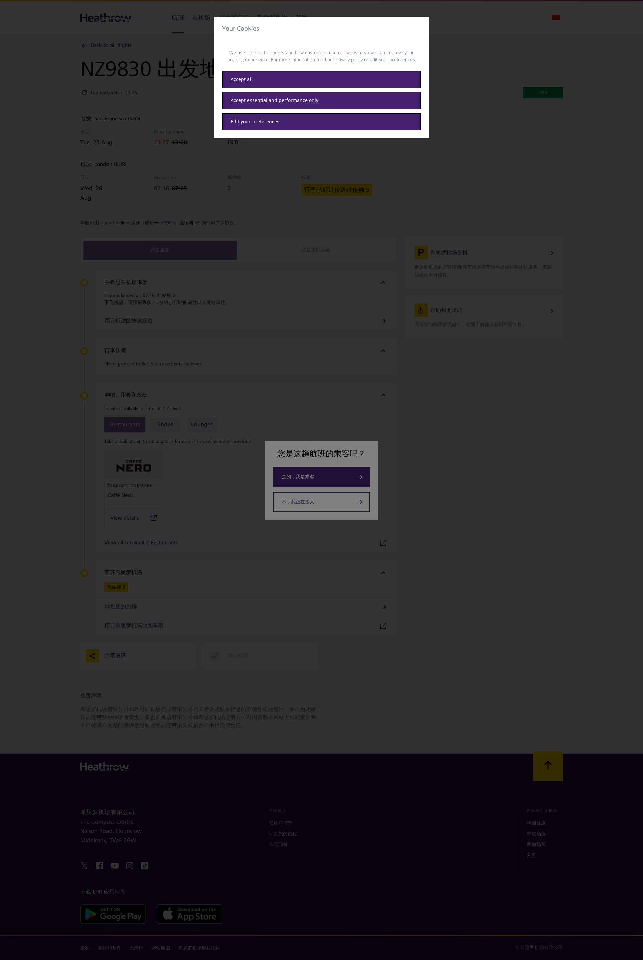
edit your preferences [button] (392, 59)
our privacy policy (345, 59)
